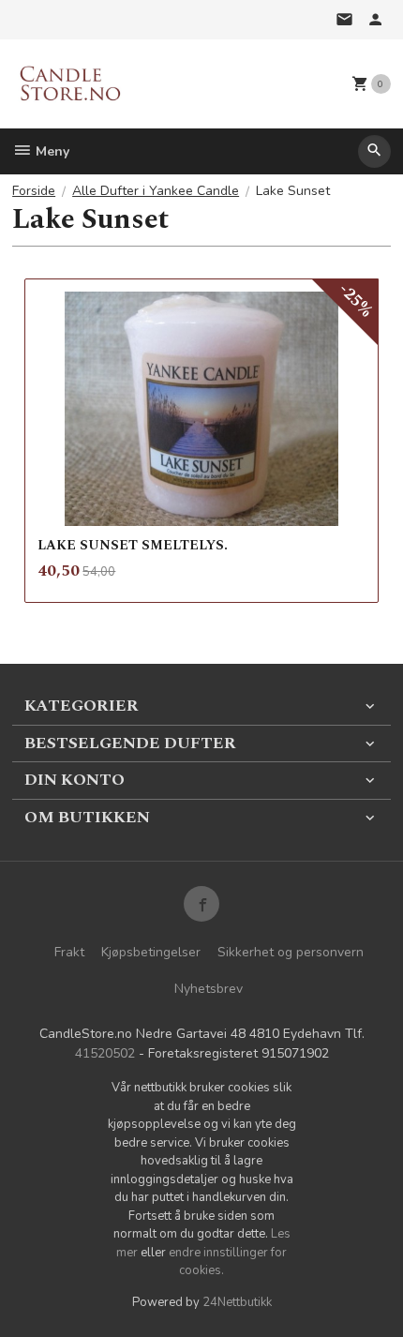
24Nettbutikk (237, 1302)
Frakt (69, 952)
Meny (50, 151)
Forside (33, 191)
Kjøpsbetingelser (151, 952)
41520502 (105, 1053)
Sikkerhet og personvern (290, 952)
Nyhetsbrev (208, 989)
